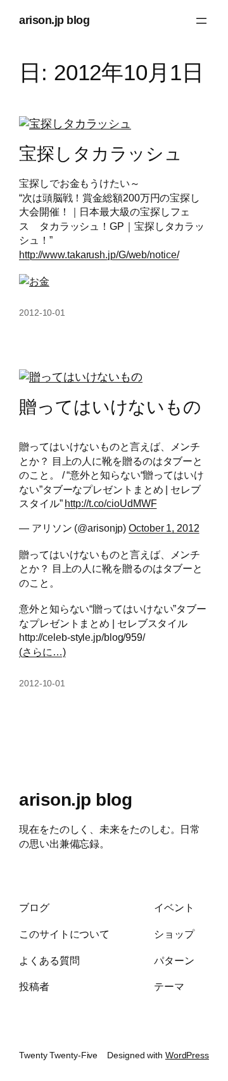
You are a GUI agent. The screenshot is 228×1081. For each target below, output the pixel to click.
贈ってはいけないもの (110, 407)
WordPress (187, 1055)
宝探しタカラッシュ (100, 154)
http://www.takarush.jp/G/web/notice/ (99, 254)
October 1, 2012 (164, 528)
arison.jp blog (54, 20)
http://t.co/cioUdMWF (110, 503)
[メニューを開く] (201, 20)
